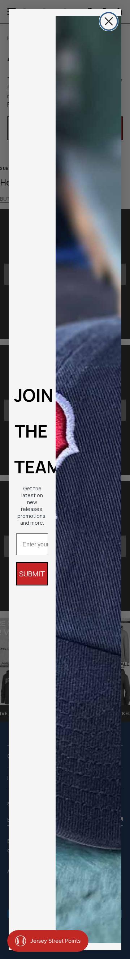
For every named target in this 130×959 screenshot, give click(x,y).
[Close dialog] (109, 21)
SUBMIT (32, 574)
